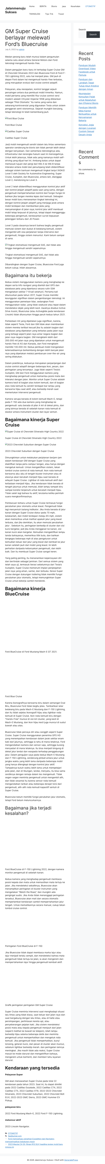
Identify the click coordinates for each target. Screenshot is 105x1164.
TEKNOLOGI (34, 14)
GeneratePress (71, 1044)
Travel (61, 14)
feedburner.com (15, 1020)
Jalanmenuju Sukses (15, 10)
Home (32, 6)
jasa (64, 6)
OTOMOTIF (90, 6)
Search (82, 29)
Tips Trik (49, 14)
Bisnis (54, 6)
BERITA (43, 6)
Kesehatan (75, 6)
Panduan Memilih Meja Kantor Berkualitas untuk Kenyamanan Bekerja (87, 114)
